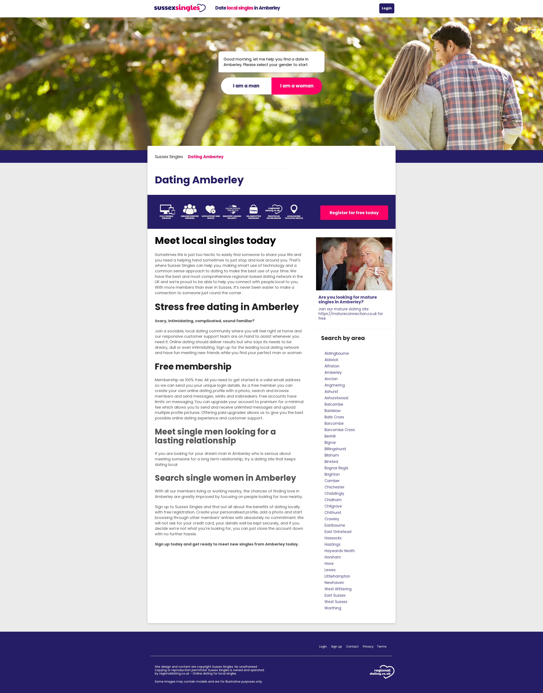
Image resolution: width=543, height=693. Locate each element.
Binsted (331, 462)
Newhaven (334, 583)
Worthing (333, 608)
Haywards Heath (340, 551)
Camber (332, 481)
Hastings (332, 544)
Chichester (334, 487)
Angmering (335, 385)
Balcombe (334, 404)
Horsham (333, 557)
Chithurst (333, 512)
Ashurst (331, 392)
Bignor (330, 442)
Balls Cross (334, 417)
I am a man (246, 86)
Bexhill (330, 436)
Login (387, 8)
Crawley (332, 519)
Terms (381, 646)
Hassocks (333, 538)
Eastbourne (335, 525)
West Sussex (336, 602)
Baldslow (333, 411)
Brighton (332, 474)
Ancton (331, 379)
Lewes (330, 570)
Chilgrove (333, 506)
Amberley (333, 372)
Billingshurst (335, 449)
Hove (329, 563)
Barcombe (334, 423)
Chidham (333, 500)
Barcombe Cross (340, 430)
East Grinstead (338, 532)
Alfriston (332, 366)
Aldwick (331, 360)
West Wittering (338, 589)
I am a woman (296, 86)
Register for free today (354, 213)
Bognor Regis (336, 468)
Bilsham (332, 455)
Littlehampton (337, 576)
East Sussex (335, 595)
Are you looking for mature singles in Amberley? (350, 307)
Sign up (336, 646)
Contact (352, 646)
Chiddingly (334, 493)
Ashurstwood (336, 398)
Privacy (368, 646)
